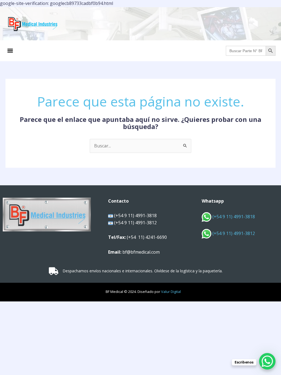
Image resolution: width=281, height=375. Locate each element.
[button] (10, 50)
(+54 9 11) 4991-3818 (233, 217)
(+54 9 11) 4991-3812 (233, 233)
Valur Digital (171, 291)
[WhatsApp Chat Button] (267, 361)
